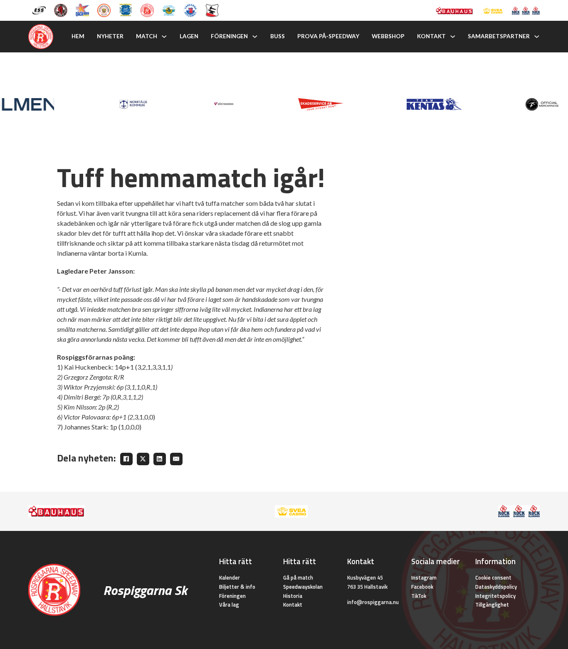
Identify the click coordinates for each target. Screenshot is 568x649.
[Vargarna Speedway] (190, 9)
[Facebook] (126, 459)
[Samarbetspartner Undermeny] (537, 36)
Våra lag (229, 604)
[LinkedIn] (159, 459)
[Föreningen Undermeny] (255, 36)
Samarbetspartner (499, 36)
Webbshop (388, 36)
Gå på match (298, 577)
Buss (277, 36)
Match (146, 36)
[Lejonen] (104, 9)
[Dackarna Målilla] (82, 9)
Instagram (424, 577)
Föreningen (229, 36)
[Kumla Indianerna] (60, 9)
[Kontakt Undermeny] (453, 36)
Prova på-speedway (328, 36)
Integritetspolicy (495, 596)
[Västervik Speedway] (168, 9)
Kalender (229, 577)
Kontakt (431, 36)
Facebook (422, 586)
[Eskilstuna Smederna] (212, 9)
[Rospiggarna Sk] (147, 9)
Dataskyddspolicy (496, 586)
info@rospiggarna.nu (373, 602)
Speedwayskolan (303, 586)
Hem (78, 36)
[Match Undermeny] (164, 36)
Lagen (189, 36)
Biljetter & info (237, 586)
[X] (143, 459)
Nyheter (110, 36)
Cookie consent (493, 577)
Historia (292, 596)
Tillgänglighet (492, 604)
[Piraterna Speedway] (125, 9)
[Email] (176, 459)
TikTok (418, 596)
